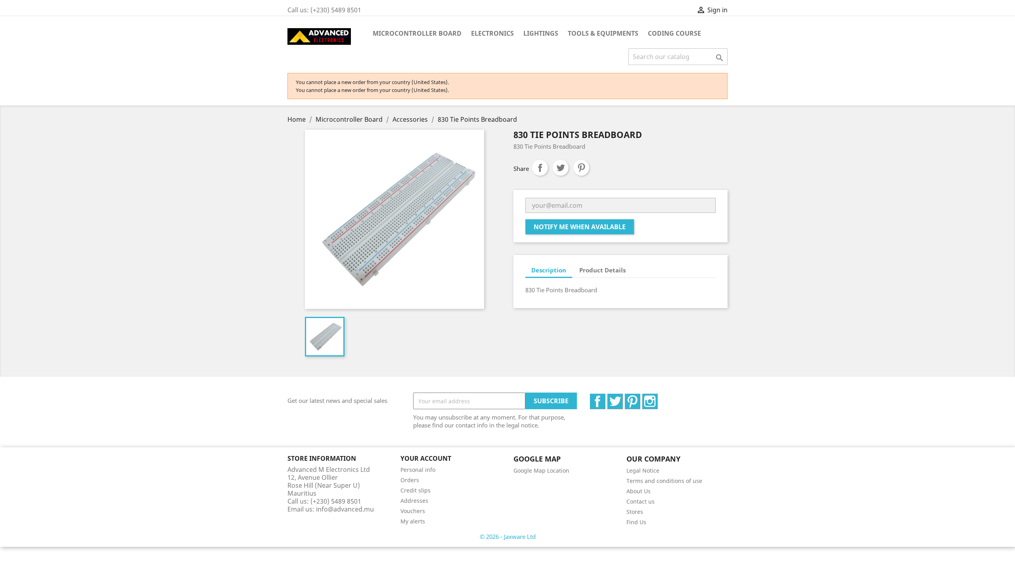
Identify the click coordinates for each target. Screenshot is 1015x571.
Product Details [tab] (602, 270)
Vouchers (412, 511)
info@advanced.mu (345, 509)
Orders (409, 480)
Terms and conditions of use (664, 481)
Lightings (540, 33)
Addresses (414, 500)
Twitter (622, 397)
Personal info (417, 469)
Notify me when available (580, 226)
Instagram (657, 397)
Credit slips (415, 490)
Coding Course (674, 33)
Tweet (561, 168)
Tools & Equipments (603, 33)
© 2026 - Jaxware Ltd (508, 536)
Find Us (636, 522)
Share (540, 168)
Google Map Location (541, 470)
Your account (425, 458)
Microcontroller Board (417, 33)
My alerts (412, 521)
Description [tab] (548, 270)
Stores (634, 511)
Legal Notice (642, 470)
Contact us (640, 501)
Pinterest (581, 168)
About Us (638, 491)
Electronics (492, 33)
